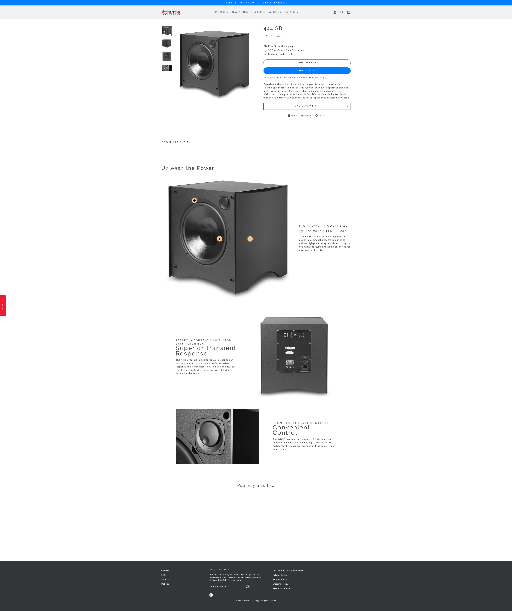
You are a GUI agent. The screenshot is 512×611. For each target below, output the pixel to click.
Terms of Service (281, 588)
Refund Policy (280, 579)
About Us (275, 12)
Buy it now (307, 71)
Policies (165, 584)
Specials (260, 12)
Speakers (220, 12)
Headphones (240, 12)
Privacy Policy (280, 575)
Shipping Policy (280, 584)
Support (290, 12)
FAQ (163, 575)
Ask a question (307, 106)
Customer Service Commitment (288, 570)
